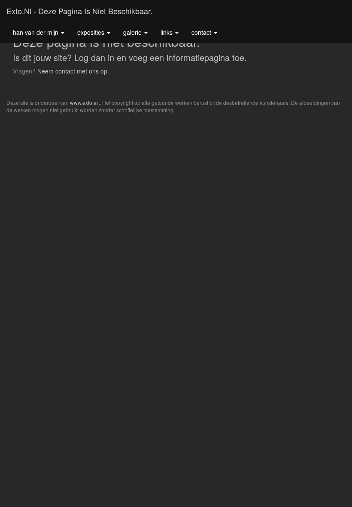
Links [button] (167, 32)
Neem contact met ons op (72, 71)
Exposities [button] (91, 32)
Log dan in (94, 57)
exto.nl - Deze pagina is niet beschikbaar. (79, 10)
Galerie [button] (133, 32)
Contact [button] (202, 32)
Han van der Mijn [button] (36, 32)
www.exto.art (85, 102)
